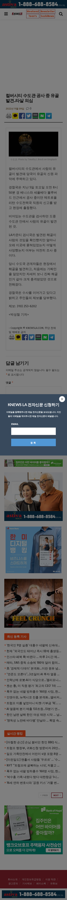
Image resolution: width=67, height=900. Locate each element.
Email (14, 424)
